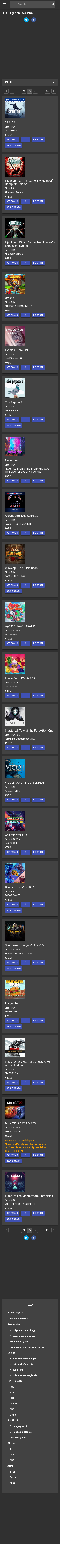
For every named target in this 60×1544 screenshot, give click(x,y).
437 (47, 91)
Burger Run (12, 1003)
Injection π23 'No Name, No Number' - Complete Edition (30, 182)
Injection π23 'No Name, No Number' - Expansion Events (30, 243)
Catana (9, 298)
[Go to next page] (53, 91)
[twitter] (26, 20)
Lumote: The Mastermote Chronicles (29, 1196)
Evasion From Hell (16, 350)
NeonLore (11, 460)
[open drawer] (4, 4)
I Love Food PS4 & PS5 (20, 678)
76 (35, 91)
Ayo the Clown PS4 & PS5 (21, 626)
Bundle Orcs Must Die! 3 (20, 887)
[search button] (53, 4)
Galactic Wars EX (16, 835)
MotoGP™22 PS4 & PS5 (20, 1123)
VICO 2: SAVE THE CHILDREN (24, 782)
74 (23, 91)
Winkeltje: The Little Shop (21, 568)
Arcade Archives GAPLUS (21, 515)
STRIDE (10, 122)
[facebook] (33, 20)
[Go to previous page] (6, 91)
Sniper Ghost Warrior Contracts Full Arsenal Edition (28, 1063)
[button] (30, 82)
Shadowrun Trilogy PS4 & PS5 (24, 945)
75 (29, 91)
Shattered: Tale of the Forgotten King (29, 730)
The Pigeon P (13, 402)
